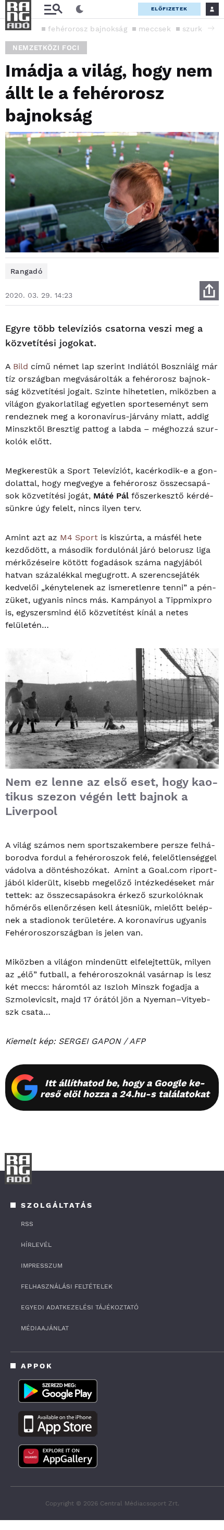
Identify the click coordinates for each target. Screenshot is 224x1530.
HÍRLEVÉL (36, 1244)
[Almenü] (53, 9)
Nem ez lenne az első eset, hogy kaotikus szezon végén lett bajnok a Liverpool (111, 796)
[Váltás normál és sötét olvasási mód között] (79, 9)
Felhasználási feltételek (67, 1286)
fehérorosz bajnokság (87, 29)
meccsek (155, 29)
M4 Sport (79, 537)
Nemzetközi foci (46, 48)
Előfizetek (169, 8)
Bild (20, 366)
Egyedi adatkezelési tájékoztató (80, 1307)
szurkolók (200, 29)
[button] (211, 28)
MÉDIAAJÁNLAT (45, 1328)
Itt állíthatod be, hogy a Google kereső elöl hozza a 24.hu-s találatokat (124, 1088)
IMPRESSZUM (42, 1265)
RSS (27, 1224)
